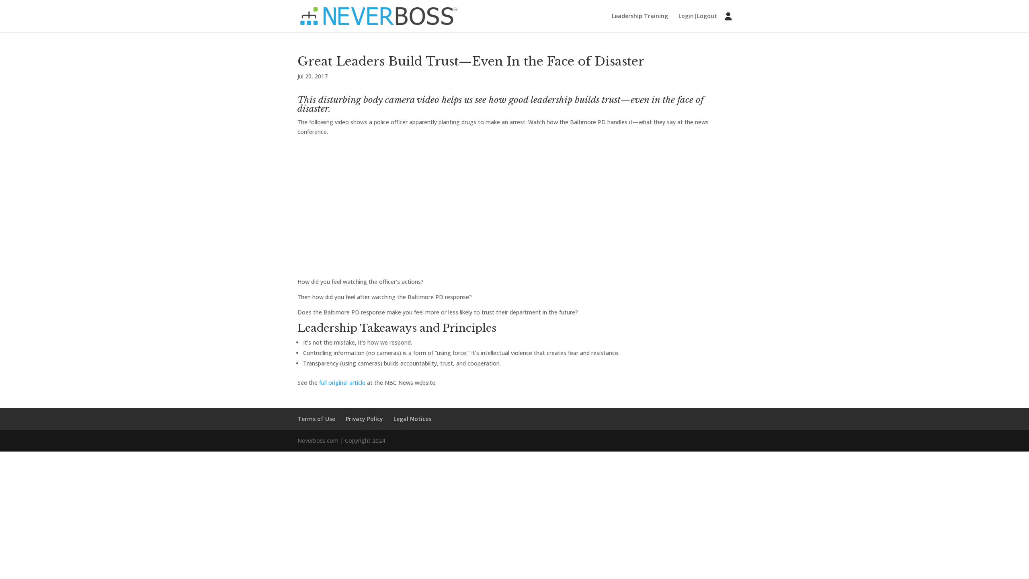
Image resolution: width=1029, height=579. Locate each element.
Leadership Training (640, 16)
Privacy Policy (364, 419)
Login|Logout (697, 16)
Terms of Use (316, 419)
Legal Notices (412, 419)
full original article (342, 382)
